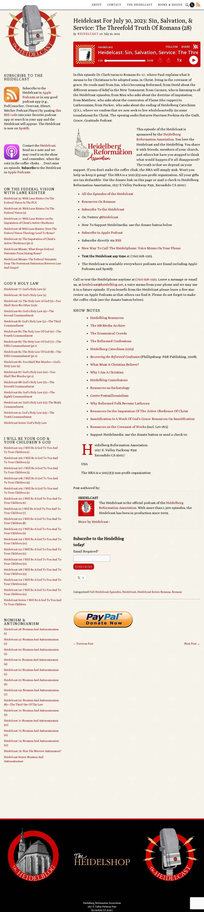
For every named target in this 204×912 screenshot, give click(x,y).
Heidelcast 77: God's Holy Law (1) (25, 289)
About (97, 4)
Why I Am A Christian (107, 372)
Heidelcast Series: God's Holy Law (25, 422)
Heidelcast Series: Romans (154, 591)
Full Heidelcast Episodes (105, 591)
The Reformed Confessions (110, 341)
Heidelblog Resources (107, 318)
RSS (118, 240)
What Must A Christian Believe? (114, 364)
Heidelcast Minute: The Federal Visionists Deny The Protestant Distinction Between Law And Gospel (32, 263)
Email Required (86, 551)
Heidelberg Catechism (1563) (112, 349)
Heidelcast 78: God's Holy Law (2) (25, 295)
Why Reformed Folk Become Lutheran (119, 403)
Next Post (192, 643)
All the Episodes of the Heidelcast (107, 194)
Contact (114, 4)
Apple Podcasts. (19, 172)
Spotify (24, 128)
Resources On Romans (98, 202)
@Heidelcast (108, 217)
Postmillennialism (109, 396)
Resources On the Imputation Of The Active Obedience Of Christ (139, 411)
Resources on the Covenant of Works (118, 427)
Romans (177, 591)
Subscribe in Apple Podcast (102, 233)
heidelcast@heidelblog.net (102, 284)
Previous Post (83, 643)
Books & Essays (170, 4)
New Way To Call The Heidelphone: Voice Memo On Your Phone (131, 248)
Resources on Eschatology (110, 388)
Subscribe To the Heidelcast (103, 209)
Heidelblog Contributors (109, 380)
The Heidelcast (139, 4)
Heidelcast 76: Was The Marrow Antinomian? (32, 751)
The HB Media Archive (107, 325)
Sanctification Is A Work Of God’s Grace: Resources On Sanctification (142, 419)
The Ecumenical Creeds (108, 333)
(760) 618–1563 (146, 279)
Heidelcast (88, 33)
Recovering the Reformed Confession (115, 357)
